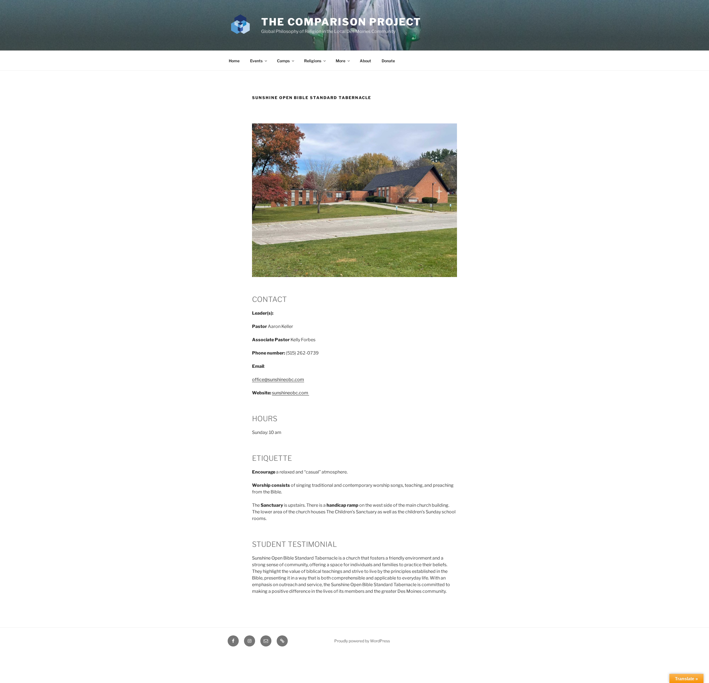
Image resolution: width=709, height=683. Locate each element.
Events (256, 60)
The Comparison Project (341, 22)
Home (234, 60)
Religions (312, 60)
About (365, 60)
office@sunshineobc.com (278, 379)
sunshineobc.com (290, 392)
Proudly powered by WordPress (362, 640)
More (340, 60)
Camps (283, 60)
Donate (388, 60)
